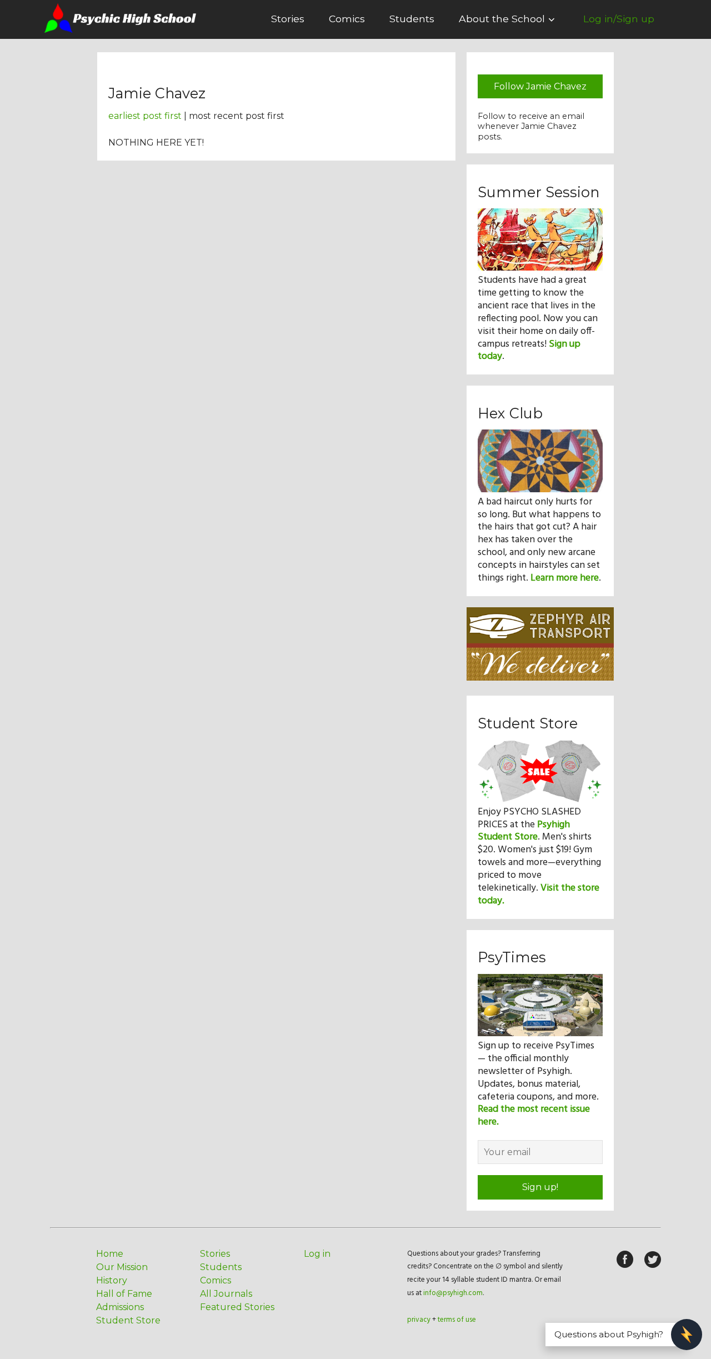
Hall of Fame (124, 1293)
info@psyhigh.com (453, 1293)
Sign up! (540, 1187)
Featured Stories (237, 1307)
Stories (287, 18)
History (111, 1280)
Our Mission (122, 1267)
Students (411, 18)
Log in (317, 1253)
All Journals (226, 1293)
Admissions (120, 1307)
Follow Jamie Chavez (540, 86)
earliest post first (145, 116)
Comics (347, 18)
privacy (418, 1320)
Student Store (128, 1320)
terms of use (457, 1320)
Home (109, 1253)
